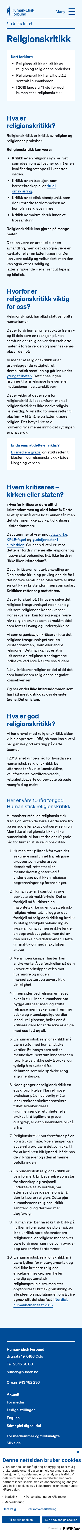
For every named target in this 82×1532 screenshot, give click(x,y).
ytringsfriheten (19, 376)
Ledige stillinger (21, 1409)
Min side (14, 1443)
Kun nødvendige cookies (61, 1519)
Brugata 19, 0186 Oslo (25, 1356)
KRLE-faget (16, 539)
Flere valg (9, 1509)
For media (15, 1402)
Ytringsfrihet (19, 23)
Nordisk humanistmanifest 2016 (40, 1302)
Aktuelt (13, 1394)
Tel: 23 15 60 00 (20, 1364)
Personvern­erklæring (42, 1509)
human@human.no (22, 1371)
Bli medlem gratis (26, 452)
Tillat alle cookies (21, 1519)
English (13, 1417)
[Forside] (20, 10)
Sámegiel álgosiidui (24, 1425)
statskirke (58, 534)
